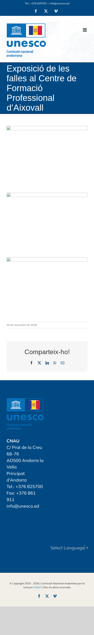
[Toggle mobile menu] (85, 30)
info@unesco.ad (59, 3)
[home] (25, 401)
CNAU (37, 587)
